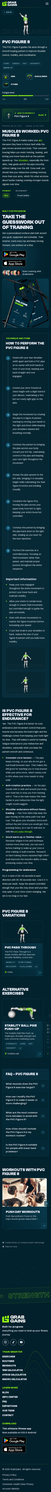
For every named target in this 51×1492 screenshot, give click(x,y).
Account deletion (10, 1488)
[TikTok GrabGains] (13, 1342)
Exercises (8, 1356)
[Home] (10, 3)
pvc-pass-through (23, 831)
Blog (5, 1392)
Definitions (9, 1406)
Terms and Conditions (13, 1479)
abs (40, 140)
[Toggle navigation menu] (47, 3)
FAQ (4, 1401)
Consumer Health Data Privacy (18, 1484)
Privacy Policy (9, 1475)
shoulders (23, 160)
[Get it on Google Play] (14, 254)
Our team (8, 1410)
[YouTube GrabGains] (21, 1342)
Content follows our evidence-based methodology (24, 1242)
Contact (7, 1415)
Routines (8, 1361)
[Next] (47, 1203)
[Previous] (6, 1203)
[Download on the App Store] (14, 263)
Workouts (9, 1365)
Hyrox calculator (14, 1375)
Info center (10, 1397)
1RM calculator (12, 1370)
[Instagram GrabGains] (5, 1342)
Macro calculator (14, 1379)
